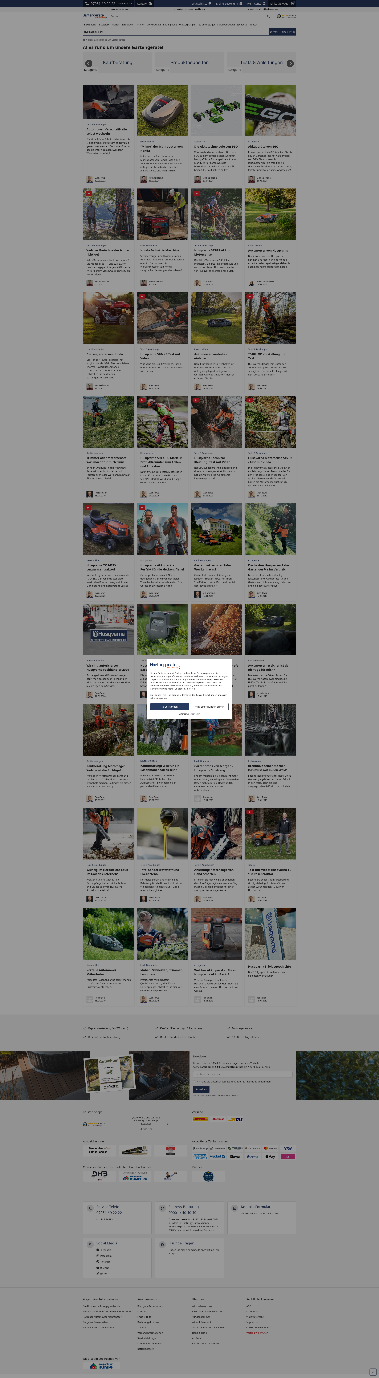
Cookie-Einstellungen (206, 695)
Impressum (195, 714)
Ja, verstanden (170, 706)
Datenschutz (184, 714)
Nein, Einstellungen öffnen (209, 706)
